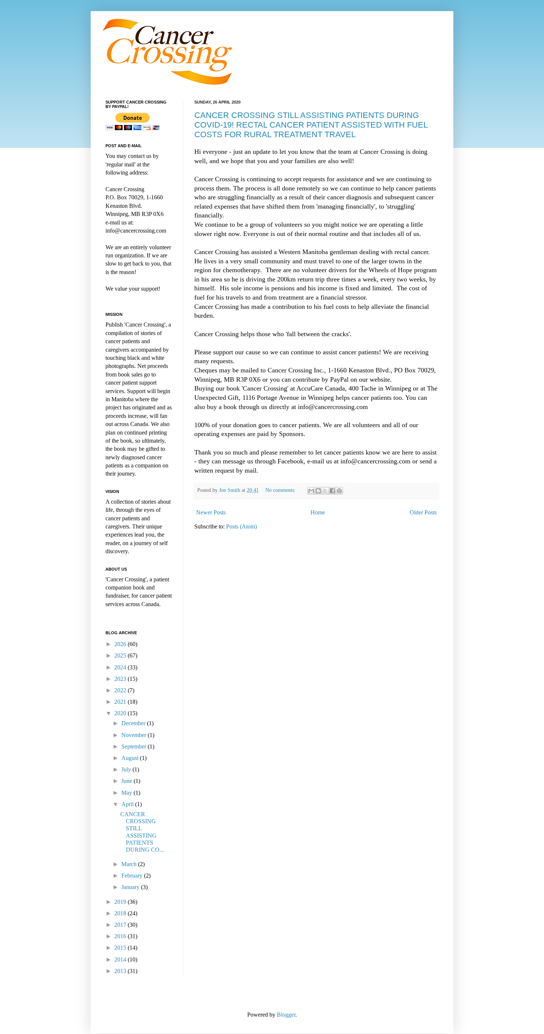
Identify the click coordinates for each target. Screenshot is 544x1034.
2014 (121, 959)
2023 (121, 679)
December (134, 723)
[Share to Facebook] (332, 490)
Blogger (286, 1014)
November (134, 735)
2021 (121, 702)
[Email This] (311, 490)
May (127, 793)
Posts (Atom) (241, 526)
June (127, 781)
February (132, 875)
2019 (121, 902)
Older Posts (423, 512)
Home (317, 512)
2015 (121, 948)
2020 (121, 713)
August (130, 758)
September (134, 746)
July (126, 769)
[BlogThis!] (318, 490)
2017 (121, 925)
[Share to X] (325, 490)
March (129, 864)
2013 (121, 971)
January (131, 887)
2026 (121, 644)
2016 (121, 936)
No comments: (281, 490)
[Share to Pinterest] (339, 490)
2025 (121, 655)
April (128, 804)
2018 (121, 913)
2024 (121, 667)
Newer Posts (211, 512)
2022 (121, 690)
